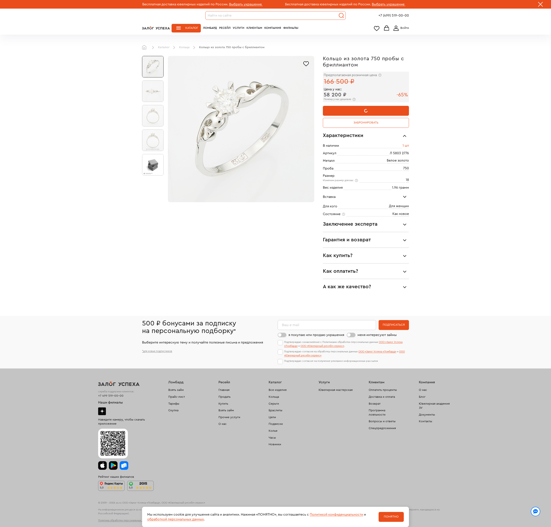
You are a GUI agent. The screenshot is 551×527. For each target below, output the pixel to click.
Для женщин (399, 206)
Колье (273, 430)
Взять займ (176, 389)
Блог (422, 396)
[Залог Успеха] (156, 28)
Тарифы (173, 403)
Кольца (184, 47)
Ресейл (225, 27)
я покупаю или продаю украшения (316, 335)
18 (407, 180)
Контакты (425, 421)
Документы (427, 414)
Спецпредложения (382, 428)
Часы (272, 437)
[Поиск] (341, 15)
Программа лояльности (377, 412)
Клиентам (254, 27)
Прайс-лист (176, 396)
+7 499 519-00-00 (111, 395)
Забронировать (365, 122)
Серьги (274, 403)
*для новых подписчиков (157, 351)
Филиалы (290, 27)
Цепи (272, 417)
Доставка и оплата (382, 396)
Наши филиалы (110, 402)
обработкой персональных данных (175, 519)
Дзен (102, 411)
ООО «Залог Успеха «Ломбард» (377, 351)
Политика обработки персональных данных (124, 520)
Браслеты (275, 410)
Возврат (375, 403)
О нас (222, 423)
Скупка (173, 410)
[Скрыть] (540, 5)
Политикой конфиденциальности (336, 514)
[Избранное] (306, 63)
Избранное (376, 28)
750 (406, 168)
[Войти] (400, 28)
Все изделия (277, 389)
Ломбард (210, 27)
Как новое (400, 214)
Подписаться (394, 324)
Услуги (238, 27)
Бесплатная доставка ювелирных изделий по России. (146, 4)
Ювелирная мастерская (336, 389)
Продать (224, 396)
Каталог (191, 27)
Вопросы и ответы (382, 421)
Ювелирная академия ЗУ (434, 406)
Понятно (391, 516)
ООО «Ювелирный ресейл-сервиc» (322, 346)
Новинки (275, 444)
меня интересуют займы (377, 335)
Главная (145, 47)
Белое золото (398, 160)
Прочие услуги (229, 417)
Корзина (386, 28)
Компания (272, 27)
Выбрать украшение (207, 4)
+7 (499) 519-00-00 (393, 15)
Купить (223, 403)
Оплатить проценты (383, 389)
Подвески (276, 423)
